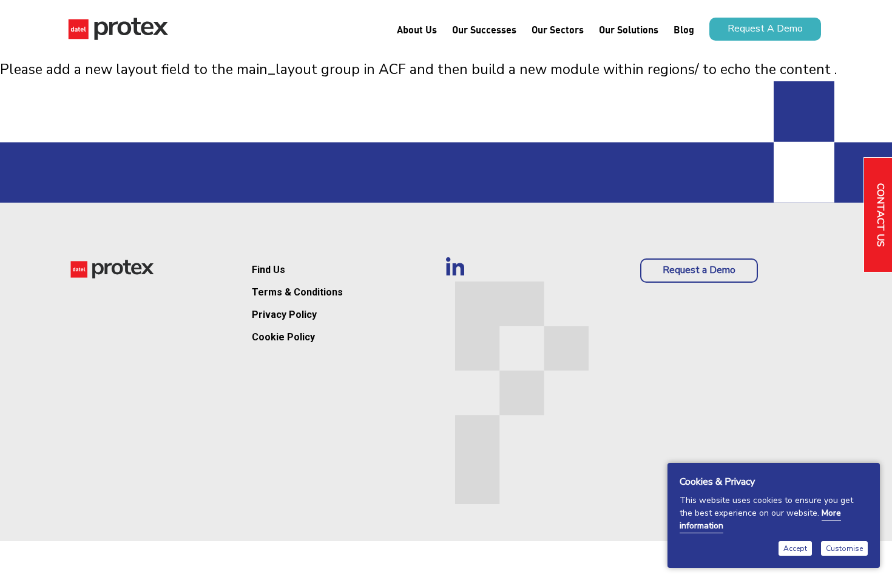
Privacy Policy (284, 314)
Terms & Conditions (297, 292)
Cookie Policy (283, 337)
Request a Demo (699, 270)
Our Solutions (628, 29)
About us (417, 29)
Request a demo (765, 28)
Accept (795, 548)
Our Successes (484, 29)
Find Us (268, 269)
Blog (684, 29)
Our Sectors (558, 29)
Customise (844, 548)
